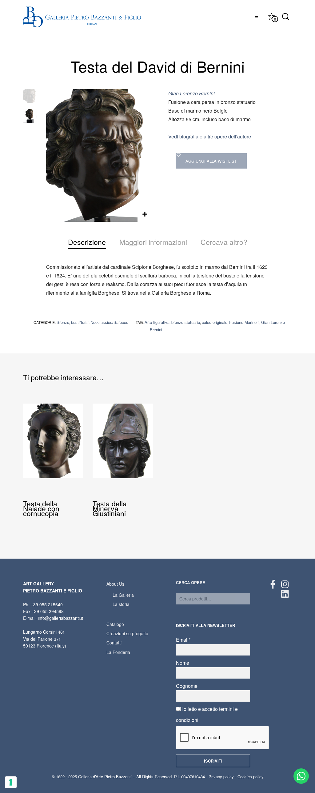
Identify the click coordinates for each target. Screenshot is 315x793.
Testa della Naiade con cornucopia (41, 508)
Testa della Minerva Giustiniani (110, 508)
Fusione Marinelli (244, 322)
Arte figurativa (157, 322)
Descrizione (87, 242)
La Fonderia (118, 652)
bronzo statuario (185, 322)
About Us (115, 584)
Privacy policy (221, 776)
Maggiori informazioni (153, 242)
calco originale (214, 322)
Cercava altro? (224, 242)
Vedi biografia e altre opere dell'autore (209, 136)
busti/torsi (80, 322)
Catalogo (115, 624)
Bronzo (63, 322)
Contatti (114, 643)
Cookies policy (250, 776)
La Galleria (123, 595)
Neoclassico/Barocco (109, 322)
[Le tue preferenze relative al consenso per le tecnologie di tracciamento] (11, 782)
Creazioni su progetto (127, 633)
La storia (121, 604)
